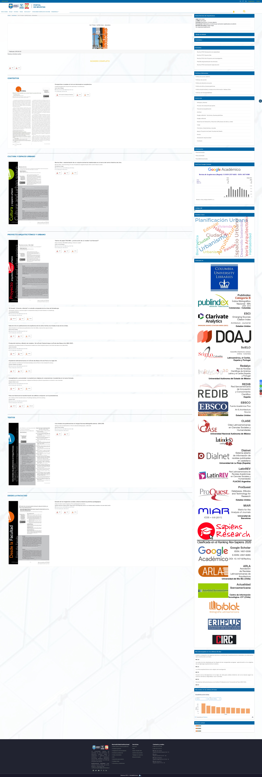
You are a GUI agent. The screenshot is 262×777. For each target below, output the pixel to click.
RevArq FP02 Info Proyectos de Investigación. (209, 58)
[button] (260, 101)
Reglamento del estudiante (119, 750)
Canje (198, 125)
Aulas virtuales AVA (137, 750)
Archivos (16, 11)
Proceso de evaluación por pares (206, 105)
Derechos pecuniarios (118, 759)
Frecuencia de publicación (204, 109)
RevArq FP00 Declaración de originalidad (208, 52)
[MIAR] (224, 512)
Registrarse (251, 1)
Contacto (199, 141)
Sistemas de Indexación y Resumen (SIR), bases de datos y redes (215, 121)
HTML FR (31, 405)
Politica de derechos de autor (204, 83)
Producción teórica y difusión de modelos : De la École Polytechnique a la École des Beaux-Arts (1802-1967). (41, 343)
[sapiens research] (224, 533)
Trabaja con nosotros (137, 755)
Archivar (199, 112)
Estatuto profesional (118, 752)
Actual (10, 11)
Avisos (21, 11)
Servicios (134, 746)
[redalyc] (224, 372)
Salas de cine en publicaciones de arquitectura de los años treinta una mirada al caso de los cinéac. (38, 325)
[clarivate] (224, 320)
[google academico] (224, 554)
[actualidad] (224, 590)
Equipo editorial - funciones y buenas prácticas (210, 115)
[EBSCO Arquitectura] (224, 409)
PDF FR (14, 318)
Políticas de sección (201, 80)
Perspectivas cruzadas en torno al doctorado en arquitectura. (73, 84)
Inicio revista (4, 11)
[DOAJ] (224, 336)
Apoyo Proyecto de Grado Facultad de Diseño (209, 131)
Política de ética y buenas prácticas (205, 86)
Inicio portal (5, 1)
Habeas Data (116, 761)
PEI (114, 757)
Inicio (9, 15)
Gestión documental (137, 752)
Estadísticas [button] (54, 11)
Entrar (258, 1)
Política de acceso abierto (203, 76)
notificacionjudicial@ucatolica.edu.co (100, 767)
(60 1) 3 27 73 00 (158, 746)
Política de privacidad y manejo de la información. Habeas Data (213, 89)
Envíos (199, 134)
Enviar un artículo (201, 34)
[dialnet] (224, 456)
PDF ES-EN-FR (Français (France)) (66, 94)
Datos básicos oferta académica (120, 746)
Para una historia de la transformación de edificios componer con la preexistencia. (33, 395)
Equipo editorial (201, 118)
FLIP (19, 67)
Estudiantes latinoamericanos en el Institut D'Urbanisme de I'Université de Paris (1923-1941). (221, 682)
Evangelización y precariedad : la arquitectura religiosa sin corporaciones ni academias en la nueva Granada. (41, 378)
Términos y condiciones (119, 763)
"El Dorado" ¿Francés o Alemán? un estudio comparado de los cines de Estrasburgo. (34, 308)
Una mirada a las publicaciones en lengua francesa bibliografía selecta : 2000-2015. (79, 423)
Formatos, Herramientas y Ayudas (206, 128)
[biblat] (224, 607)
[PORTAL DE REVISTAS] (5, 6)
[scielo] (224, 353)
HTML (88, 94)
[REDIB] (224, 390)
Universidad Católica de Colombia (41, 11)
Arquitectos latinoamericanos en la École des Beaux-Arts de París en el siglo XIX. (33, 360)
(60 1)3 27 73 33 (158, 748)
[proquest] (224, 493)
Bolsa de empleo (136, 757)
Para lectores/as (200, 152)
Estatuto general (117, 748)
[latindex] (224, 441)
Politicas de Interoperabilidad (204, 92)
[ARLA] (224, 572)
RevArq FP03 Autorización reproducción (208, 64)
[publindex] (224, 277)
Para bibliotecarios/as (202, 158)
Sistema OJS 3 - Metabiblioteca (129, 775)
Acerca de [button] (27, 11)
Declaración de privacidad (204, 137)
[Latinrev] (224, 475)
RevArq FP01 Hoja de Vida (204, 55)
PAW (133, 748)
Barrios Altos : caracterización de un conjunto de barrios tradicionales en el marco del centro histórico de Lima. (88, 162)
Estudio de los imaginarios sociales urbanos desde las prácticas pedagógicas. (78, 501)
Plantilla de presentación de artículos (207, 61)
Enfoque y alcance (202, 102)
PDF (12, 67)
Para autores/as (200, 155)
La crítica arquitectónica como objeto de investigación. (211, 669)
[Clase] (224, 427)
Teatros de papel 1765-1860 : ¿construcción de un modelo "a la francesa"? (77, 240)
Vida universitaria (117, 755)
